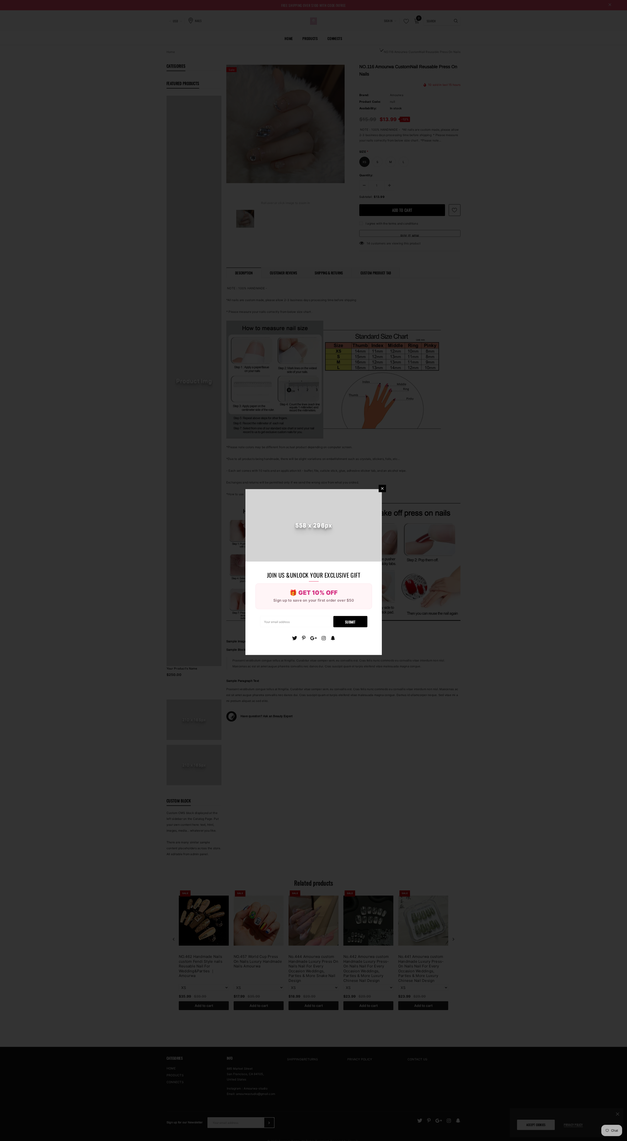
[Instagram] (324, 638)
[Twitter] (294, 638)
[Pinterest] (303, 638)
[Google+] (313, 638)
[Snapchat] (333, 638)
